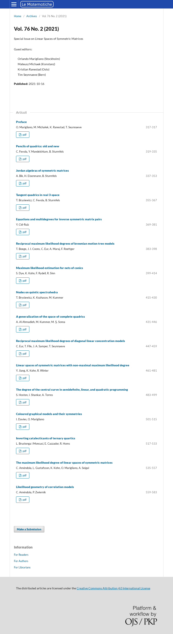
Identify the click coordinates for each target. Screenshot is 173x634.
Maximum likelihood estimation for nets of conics (49, 268)
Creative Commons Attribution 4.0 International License (113, 588)
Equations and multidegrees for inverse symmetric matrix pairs (59, 219)
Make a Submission (29, 529)
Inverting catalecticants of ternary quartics (45, 438)
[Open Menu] (14, 4)
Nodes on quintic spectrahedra (37, 292)
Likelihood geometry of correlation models (45, 487)
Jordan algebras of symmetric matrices (42, 170)
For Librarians (22, 567)
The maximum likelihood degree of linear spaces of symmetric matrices (64, 462)
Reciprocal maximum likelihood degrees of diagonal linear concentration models (70, 341)
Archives (31, 16)
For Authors (21, 561)
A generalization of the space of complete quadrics (50, 316)
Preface (21, 122)
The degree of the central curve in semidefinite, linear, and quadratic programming (72, 389)
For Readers (21, 554)
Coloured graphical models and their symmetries (49, 414)
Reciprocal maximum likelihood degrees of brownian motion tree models (65, 243)
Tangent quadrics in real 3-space (37, 195)
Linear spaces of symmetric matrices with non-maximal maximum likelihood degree (72, 365)
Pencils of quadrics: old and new (37, 146)
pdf (24, 134)
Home (17, 16)
